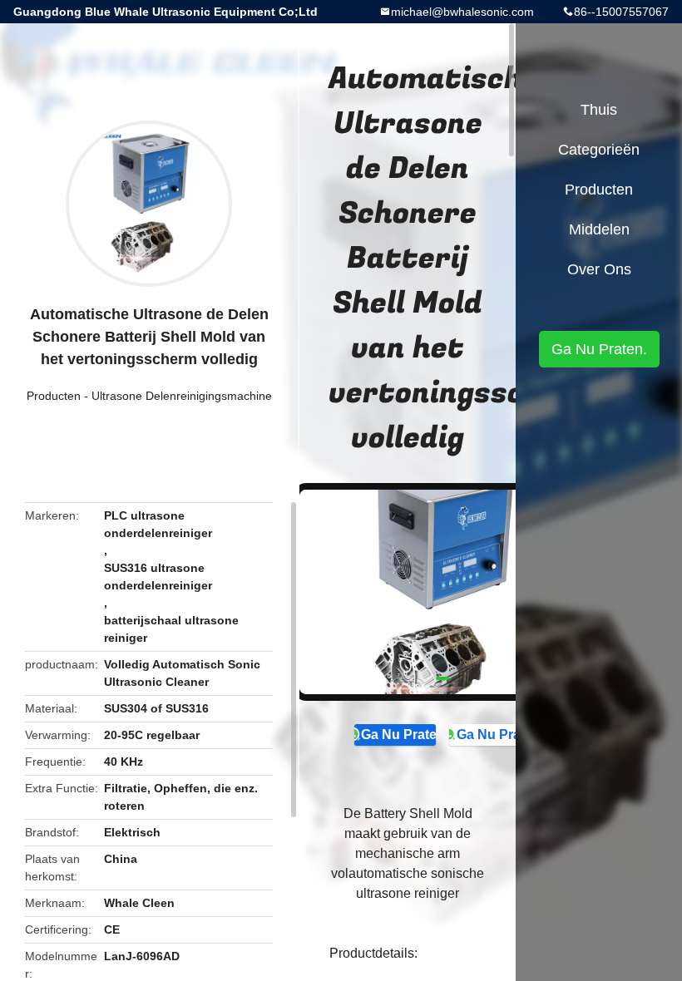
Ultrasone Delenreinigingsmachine (181, 395)
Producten (54, 395)
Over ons (599, 269)
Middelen (599, 229)
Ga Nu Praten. (398, 734)
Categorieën (599, 149)
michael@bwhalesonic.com (462, 11)
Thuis (599, 109)
